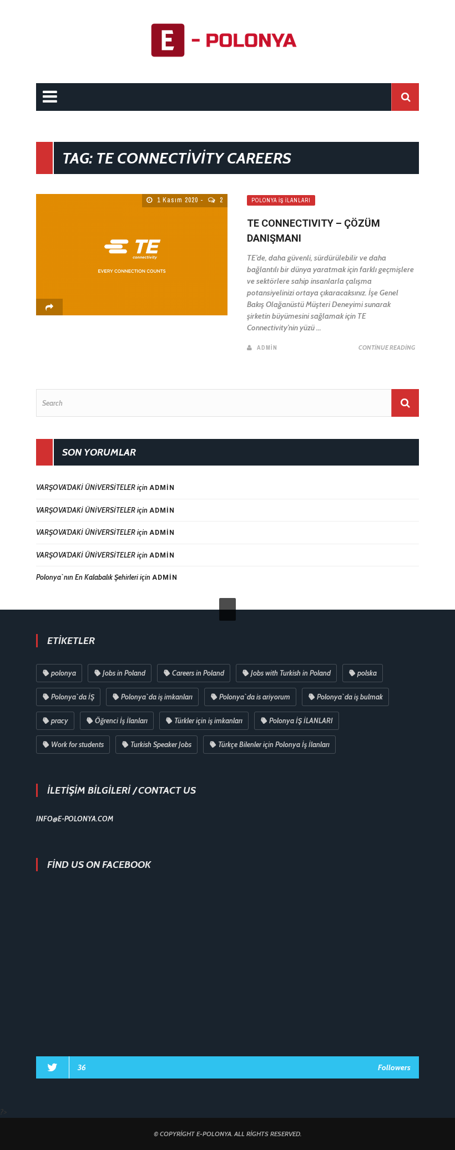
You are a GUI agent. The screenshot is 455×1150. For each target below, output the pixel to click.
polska (367, 672)
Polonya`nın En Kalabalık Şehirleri (87, 577)
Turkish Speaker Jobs (160, 744)
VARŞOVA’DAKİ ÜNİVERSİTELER (85, 487)
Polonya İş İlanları (281, 200)
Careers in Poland (198, 672)
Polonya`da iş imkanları (157, 696)
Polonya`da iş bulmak (350, 696)
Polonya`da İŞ (72, 696)
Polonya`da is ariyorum (254, 696)
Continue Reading (386, 347)
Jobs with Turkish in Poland (291, 672)
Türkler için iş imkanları (208, 720)
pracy (59, 720)
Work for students (77, 744)
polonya (63, 672)
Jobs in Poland (124, 672)
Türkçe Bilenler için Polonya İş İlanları (274, 744)
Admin (267, 347)
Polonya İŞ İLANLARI (301, 720)
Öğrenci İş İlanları (121, 720)
